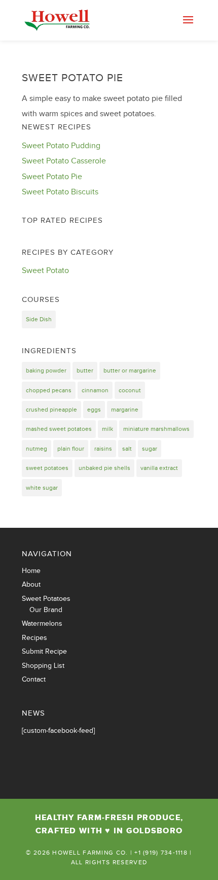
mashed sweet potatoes (59, 428)
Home (31, 571)
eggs (94, 409)
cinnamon (95, 390)
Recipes (34, 638)
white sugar (42, 487)
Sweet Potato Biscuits (60, 192)
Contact (34, 679)
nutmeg (36, 448)
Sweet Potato (45, 271)
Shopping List (43, 666)
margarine (124, 409)
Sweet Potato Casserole (64, 161)
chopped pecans (48, 390)
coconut (130, 390)
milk (107, 428)
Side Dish (39, 319)
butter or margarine (129, 370)
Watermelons (42, 624)
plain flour (70, 448)
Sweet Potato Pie (72, 78)
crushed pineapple (51, 409)
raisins (103, 448)
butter (85, 370)
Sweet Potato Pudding (61, 146)
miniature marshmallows (156, 428)
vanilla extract (159, 467)
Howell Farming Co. (90, 852)
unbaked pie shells (104, 467)
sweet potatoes (47, 467)
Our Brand (45, 610)
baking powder (46, 370)
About (31, 585)
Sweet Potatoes (46, 599)
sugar (149, 448)
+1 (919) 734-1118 (161, 852)
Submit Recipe (44, 652)
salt (127, 448)
